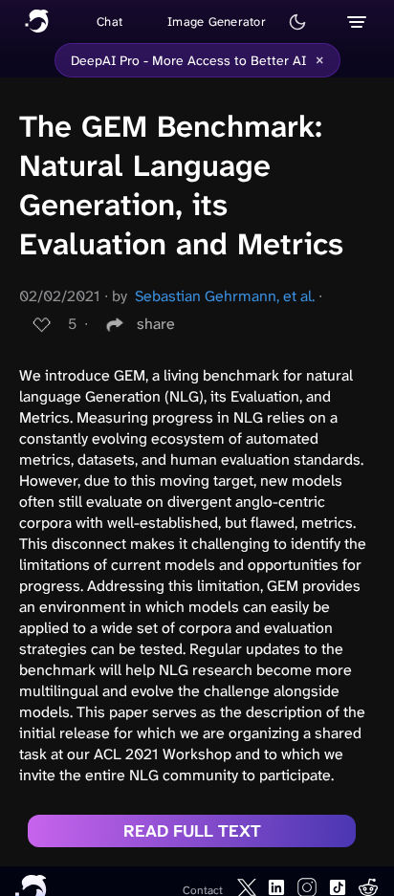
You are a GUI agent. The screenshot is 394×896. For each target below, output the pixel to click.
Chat (109, 21)
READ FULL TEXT (192, 831)
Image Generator (216, 21)
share (156, 324)
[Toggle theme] (297, 22)
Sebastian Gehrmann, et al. (225, 296)
